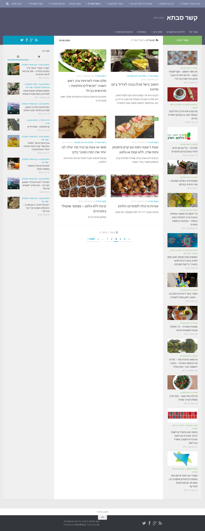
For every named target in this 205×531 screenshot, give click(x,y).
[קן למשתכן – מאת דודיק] (14, 125)
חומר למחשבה (115, 3)
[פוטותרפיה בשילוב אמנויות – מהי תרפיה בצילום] (182, 167)
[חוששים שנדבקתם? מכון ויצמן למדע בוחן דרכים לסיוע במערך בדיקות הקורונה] (182, 240)
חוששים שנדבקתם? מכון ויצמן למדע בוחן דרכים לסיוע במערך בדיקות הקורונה (182, 261)
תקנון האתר (102, 511)
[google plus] (31, 40)
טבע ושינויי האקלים (190, 3)
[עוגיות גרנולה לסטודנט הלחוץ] (134, 186)
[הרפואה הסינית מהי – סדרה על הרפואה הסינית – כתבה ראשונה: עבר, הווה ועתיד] (182, 346)
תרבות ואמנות (166, 3)
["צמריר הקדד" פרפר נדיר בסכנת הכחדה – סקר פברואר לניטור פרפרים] (14, 69)
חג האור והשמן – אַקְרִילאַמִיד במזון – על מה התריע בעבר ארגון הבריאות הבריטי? (183, 75)
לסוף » (91, 238)
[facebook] (27, 40)
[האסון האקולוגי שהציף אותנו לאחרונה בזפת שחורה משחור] (14, 89)
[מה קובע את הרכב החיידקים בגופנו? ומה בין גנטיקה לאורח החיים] (182, 94)
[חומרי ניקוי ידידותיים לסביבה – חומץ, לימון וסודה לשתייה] (182, 280)
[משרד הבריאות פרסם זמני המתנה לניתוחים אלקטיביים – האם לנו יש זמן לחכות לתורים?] (182, 458)
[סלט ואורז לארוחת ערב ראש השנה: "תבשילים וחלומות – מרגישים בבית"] (82, 60)
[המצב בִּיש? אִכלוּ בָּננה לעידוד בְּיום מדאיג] (134, 60)
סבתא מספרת (57, 3)
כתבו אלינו (16, 3)
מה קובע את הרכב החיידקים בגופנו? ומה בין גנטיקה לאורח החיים (182, 115)
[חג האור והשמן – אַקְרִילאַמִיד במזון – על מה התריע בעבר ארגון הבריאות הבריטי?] (182, 58)
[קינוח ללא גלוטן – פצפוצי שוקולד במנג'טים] (82, 186)
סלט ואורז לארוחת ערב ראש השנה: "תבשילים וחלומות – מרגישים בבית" (87, 86)
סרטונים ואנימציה (124, 32)
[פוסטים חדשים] (18, 57)
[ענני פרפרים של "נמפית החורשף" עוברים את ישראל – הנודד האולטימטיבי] (14, 141)
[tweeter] (22, 40)
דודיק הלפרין (44, 120)
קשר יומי (193, 32)
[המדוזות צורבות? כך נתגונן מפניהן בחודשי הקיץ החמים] (14, 108)
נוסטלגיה (141, 32)
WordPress (80, 524)
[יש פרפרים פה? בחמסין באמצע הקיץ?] (14, 164)
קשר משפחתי (36, 3)
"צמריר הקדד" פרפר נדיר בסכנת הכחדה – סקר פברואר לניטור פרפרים (36, 71)
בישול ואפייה (94, 3)
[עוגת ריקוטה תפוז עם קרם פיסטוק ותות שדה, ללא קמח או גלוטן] (134, 127)
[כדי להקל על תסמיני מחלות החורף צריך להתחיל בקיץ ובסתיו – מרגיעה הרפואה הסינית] (182, 200)
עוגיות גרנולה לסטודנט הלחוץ (138, 206)
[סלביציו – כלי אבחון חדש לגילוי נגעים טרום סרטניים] (182, 134)
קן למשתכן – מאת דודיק (38, 126)
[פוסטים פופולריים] (39, 57)
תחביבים (157, 32)
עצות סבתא (75, 3)
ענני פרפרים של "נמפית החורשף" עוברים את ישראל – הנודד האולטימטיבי (36, 146)
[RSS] (36, 40)
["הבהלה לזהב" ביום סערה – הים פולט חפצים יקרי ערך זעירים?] (14, 203)
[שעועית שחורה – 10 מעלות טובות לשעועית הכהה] (182, 313)
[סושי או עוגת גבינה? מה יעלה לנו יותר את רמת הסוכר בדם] (82, 127)
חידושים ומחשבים (176, 32)
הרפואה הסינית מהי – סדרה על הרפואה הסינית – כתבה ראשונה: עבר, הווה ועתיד (183, 363)
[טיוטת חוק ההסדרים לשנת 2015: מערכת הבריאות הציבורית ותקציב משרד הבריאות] (182, 415)
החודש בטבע (44, 65)
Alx (98, 524)
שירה (47, 123)
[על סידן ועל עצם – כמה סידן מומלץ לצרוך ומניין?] (182, 382)
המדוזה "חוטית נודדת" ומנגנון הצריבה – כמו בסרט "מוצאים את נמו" (36, 185)
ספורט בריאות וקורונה (141, 3)
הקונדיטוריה (153, 76)
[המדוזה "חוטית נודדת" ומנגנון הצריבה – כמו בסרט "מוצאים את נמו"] (14, 183)
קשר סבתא (182, 17)
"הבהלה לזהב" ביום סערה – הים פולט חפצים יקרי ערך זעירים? (36, 208)
